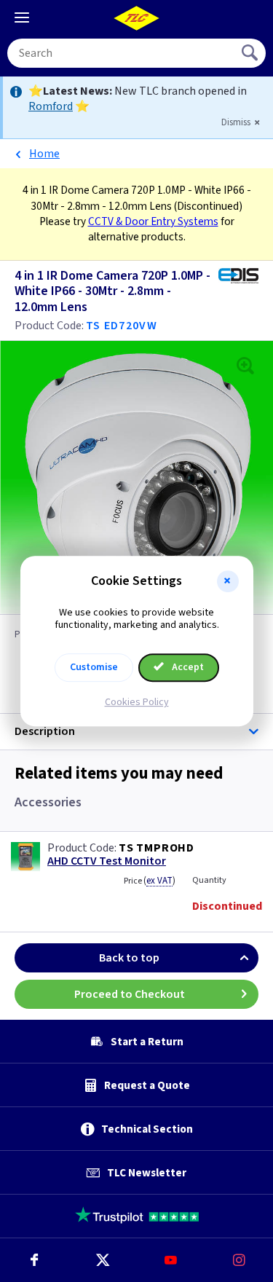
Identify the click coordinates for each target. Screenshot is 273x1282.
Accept (187, 667)
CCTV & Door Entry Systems (153, 221)
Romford (50, 106)
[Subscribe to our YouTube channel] (171, 1260)
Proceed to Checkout (129, 994)
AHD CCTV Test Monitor (106, 861)
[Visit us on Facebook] (34, 1260)
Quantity (209, 880)
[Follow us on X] (102, 1260)
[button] (228, 581)
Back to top (129, 958)
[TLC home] (137, 18)
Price (149, 880)
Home (44, 154)
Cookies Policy (137, 702)
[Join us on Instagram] (239, 1260)
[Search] (251, 53)
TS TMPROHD (156, 848)
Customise (94, 667)
